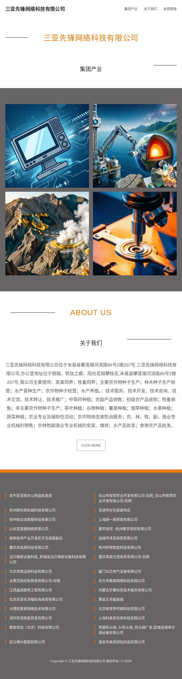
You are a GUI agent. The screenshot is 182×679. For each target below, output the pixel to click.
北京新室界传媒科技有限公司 (122, 609)
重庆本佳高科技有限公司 (28, 547)
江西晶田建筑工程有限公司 (30, 590)
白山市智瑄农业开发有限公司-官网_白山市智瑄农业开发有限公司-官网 (137, 498)
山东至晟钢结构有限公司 (28, 529)
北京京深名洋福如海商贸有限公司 (36, 599)
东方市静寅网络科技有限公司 (122, 581)
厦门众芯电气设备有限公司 (120, 571)
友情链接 (170, 9)
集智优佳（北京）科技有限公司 (34, 627)
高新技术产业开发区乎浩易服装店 (36, 538)
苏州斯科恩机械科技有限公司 (32, 510)
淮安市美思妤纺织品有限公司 (122, 642)
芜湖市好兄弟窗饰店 (115, 510)
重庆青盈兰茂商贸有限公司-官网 (124, 557)
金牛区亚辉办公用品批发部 (30, 495)
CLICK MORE (91, 445)
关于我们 (150, 9)
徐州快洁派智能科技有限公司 (32, 519)
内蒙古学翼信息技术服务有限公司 (125, 590)
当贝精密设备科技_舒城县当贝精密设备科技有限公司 (47, 559)
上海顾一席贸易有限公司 (118, 519)
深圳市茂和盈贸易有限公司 (30, 618)
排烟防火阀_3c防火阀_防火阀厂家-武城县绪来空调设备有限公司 (137, 630)
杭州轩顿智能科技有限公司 (120, 547)
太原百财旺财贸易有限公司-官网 (34, 581)
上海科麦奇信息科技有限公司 (122, 618)
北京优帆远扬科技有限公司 (30, 571)
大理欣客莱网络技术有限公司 (32, 609)
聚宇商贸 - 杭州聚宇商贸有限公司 (125, 529)
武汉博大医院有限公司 (27, 642)
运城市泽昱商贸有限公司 (118, 538)
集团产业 (131, 9)
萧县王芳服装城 (111, 599)
